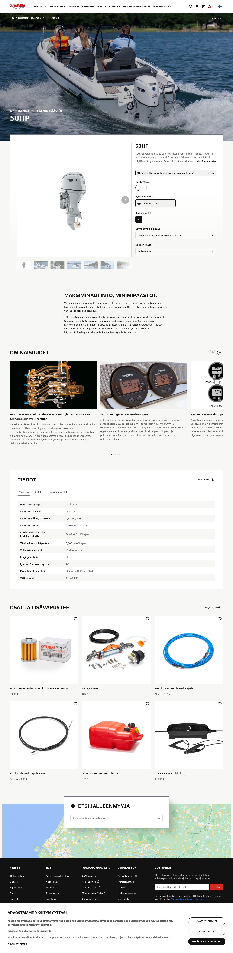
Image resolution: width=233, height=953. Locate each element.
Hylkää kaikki (206, 931)
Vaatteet (216, 18)
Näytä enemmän (17, 943)
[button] (24, 265)
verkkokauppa (162, 6)
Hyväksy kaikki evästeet (206, 941)
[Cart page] (203, 6)
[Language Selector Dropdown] (220, 6)
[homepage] (17, 6)
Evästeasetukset (206, 921)
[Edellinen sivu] (212, 352)
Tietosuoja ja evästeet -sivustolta (187, 899)
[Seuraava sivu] (220, 352)
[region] (116, 928)
